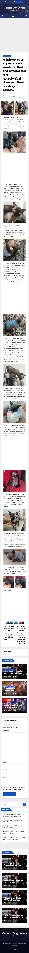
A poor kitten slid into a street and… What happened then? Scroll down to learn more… (8, 633)
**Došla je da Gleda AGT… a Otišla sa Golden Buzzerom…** (13, 900)
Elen (5, 95)
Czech (5, 878)
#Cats (14, 97)
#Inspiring (20, 97)
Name (5, 762)
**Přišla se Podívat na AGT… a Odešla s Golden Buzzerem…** (13, 883)
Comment (6, 730)
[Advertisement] (14, 37)
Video (14, 669)
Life (10, 669)
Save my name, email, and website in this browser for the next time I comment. (14, 788)
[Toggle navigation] (13, 15)
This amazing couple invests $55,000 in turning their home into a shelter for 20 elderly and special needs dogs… (20, 635)
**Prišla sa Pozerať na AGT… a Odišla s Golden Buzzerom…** (14, 917)
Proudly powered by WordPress (10, 943)
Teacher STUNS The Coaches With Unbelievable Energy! (13, 707)
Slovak (6, 913)
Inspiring (8, 55)
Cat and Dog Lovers (14, 7)
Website (5, 777)
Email (5, 770)
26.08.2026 (8, 867)
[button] (23, 15)
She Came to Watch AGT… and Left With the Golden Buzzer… (13, 674)
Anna (15, 676)
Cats (4, 55)
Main (14, 949)
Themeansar (14, 945)
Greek (5, 861)
